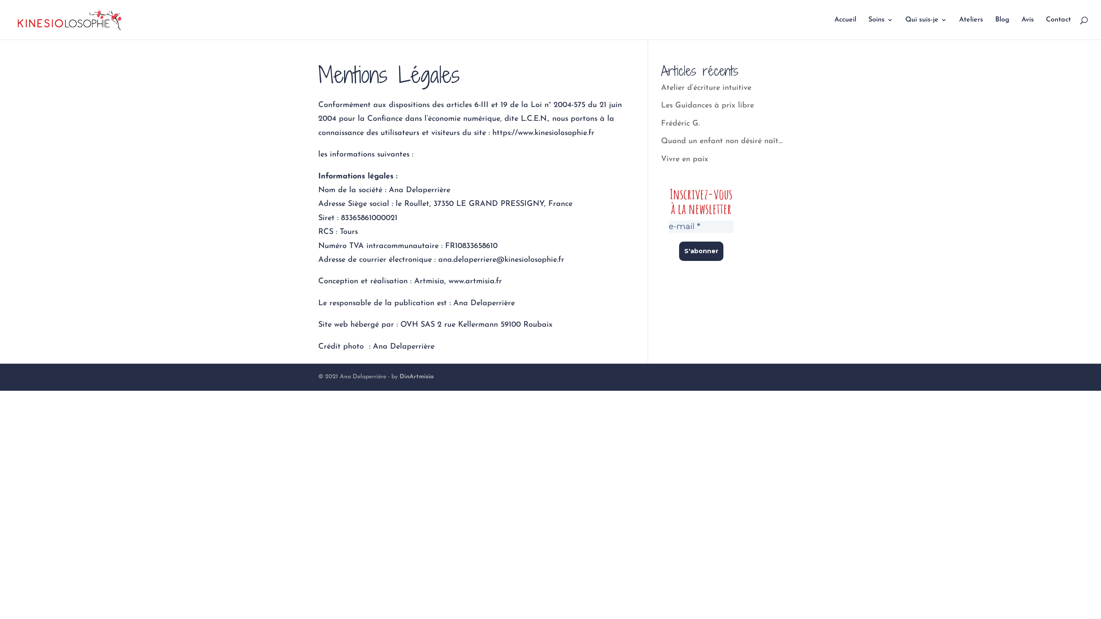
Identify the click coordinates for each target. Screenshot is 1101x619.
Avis (1027, 20)
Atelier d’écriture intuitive (706, 88)
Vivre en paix (684, 159)
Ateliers (971, 20)
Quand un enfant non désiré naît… (722, 141)
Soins (876, 20)
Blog (1002, 20)
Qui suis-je (921, 20)
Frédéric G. (680, 124)
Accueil (845, 20)
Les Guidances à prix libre (707, 106)
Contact (1058, 20)
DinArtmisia (417, 377)
